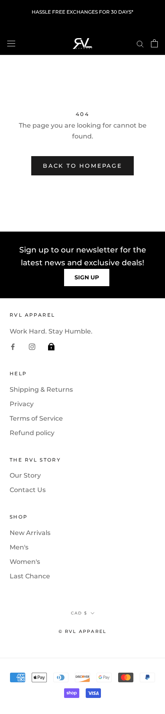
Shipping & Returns (41, 389)
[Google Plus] (51, 346)
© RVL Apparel (82, 631)
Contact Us (28, 490)
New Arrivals (30, 533)
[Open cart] (154, 43)
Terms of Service (36, 418)
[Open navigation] (11, 43)
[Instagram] (32, 346)
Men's (19, 547)
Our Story (25, 475)
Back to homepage (82, 165)
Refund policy (32, 433)
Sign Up (86, 277)
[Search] (140, 43)
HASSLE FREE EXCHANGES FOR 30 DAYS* (82, 12)
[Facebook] (13, 346)
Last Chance (30, 576)
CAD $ (79, 613)
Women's (25, 562)
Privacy (22, 404)
